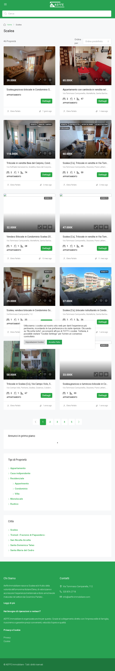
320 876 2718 (69, 591)
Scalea (14, 530)
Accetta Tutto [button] (54, 342)
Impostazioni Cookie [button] (35, 342)
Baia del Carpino (45, 124)
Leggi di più (9, 603)
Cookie (7, 641)
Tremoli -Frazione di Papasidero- (27, 535)
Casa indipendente (20, 473)
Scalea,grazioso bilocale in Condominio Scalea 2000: (34, 89)
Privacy (7, 637)
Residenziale (17, 478)
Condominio (21, 488)
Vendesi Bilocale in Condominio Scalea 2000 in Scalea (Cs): (38, 236)
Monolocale (16, 499)
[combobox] (97, 41)
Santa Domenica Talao (22, 545)
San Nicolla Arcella (20, 540)
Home (9, 25)
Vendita (105, 51)
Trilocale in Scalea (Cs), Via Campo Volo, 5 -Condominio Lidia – (39, 384)
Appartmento (22, 483)
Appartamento (18, 468)
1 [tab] (59, 443)
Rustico (14, 504)
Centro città (74, 124)
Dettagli (46, 101)
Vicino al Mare (87, 124)
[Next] (79, 422)
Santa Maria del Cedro (22, 550)
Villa (17, 493)
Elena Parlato (15, 111)
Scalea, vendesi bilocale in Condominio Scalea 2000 (34, 310)
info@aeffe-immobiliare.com (76, 597)
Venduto (48, 198)
